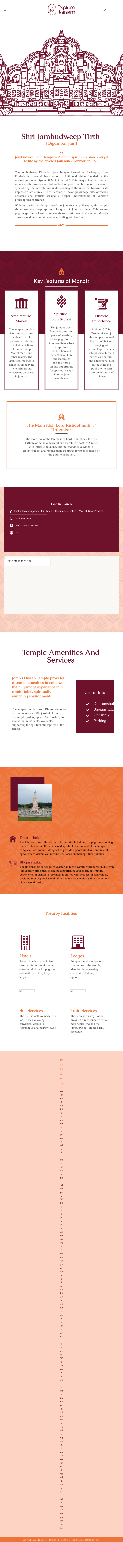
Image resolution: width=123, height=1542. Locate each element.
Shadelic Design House (89, 1539)
